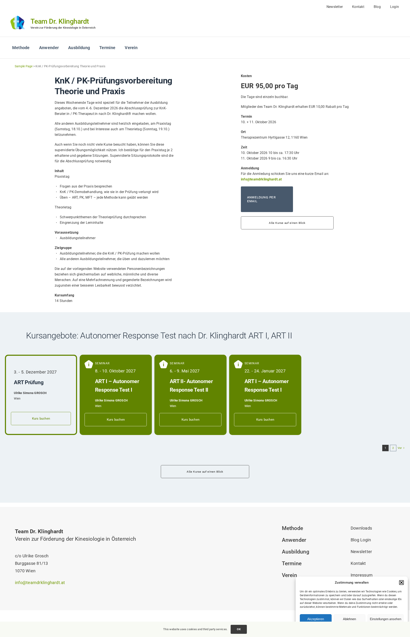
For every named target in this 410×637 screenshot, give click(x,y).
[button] (401, 582)
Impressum (362, 575)
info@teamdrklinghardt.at (40, 582)
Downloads (361, 528)
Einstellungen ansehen (385, 619)
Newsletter (361, 551)
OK (238, 629)
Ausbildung (295, 552)
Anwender (294, 540)
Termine (292, 563)
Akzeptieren (315, 619)
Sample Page (24, 66)
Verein (289, 575)
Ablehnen (349, 619)
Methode (292, 528)
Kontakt (358, 563)
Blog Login (361, 539)
